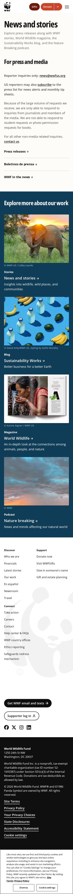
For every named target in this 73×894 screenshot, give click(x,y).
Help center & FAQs (16, 633)
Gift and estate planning (51, 577)
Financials (10, 563)
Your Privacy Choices (19, 815)
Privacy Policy (14, 808)
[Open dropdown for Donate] (58, 6)
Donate (47, 6)
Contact (9, 626)
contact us (11, 141)
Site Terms (12, 801)
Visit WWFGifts (45, 563)
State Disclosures (17, 822)
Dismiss (24, 887)
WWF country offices (17, 640)
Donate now (44, 556)
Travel (8, 598)
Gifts (34, 6)
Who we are (11, 556)
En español (11, 584)
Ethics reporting (14, 647)
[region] (36, 872)
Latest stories (12, 570)
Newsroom (11, 591)
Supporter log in (19, 716)
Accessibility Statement (21, 828)
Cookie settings (15, 835)
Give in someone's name (52, 570)
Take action (11, 612)
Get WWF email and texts (25, 703)
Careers (9, 619)
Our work (10, 577)
